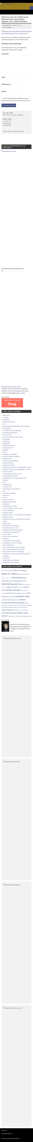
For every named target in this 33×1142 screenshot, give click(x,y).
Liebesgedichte (7, 484)
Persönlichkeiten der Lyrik (10, 506)
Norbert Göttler (17, 605)
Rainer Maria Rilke (6, 607)
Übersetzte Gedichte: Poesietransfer (12, 530)
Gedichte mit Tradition (9, 465)
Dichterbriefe (6, 439)
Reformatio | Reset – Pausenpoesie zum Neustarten (17, 514)
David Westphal (14, 581)
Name (4, 77)
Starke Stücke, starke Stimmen (11, 525)
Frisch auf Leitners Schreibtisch (11, 456)
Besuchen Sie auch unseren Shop (11, 386)
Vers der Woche (7, 534)
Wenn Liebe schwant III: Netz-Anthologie (14, 549)
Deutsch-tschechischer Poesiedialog (13, 437)
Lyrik (4, 491)
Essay (4, 452)
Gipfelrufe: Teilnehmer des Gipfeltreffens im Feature (17, 469)
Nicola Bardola (11, 605)
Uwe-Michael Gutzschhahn (12, 613)
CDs (4, 424)
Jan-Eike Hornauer (12, 590)
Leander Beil (11, 596)
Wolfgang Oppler (27, 616)
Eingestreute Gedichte (9, 445)
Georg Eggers (20, 587)
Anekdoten (6, 417)
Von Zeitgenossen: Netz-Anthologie (12, 543)
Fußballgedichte (7, 458)
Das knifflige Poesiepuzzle (10, 432)
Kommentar (5, 53)
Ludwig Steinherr (6, 600)
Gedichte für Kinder (8, 463)
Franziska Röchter (26, 584)
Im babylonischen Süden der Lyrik (12, 473)
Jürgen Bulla (17, 593)
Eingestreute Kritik (8, 447)
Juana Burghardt (9, 593)
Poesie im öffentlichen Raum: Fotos (12, 508)
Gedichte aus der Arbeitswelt (10, 460)
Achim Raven (4, 570)
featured (5, 584)
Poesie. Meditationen (8, 510)
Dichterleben (6, 441)
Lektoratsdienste (16, 391)
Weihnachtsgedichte (8, 545)
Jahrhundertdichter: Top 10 (10, 476)
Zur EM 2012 (6, 558)
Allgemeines (6, 415)
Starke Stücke (20, 607)
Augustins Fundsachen (9, 422)
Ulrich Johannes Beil (24, 610)
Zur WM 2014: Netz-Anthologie (11, 562)
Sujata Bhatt (25, 607)
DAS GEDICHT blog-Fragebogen (12, 430)
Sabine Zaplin (13, 607)
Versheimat (6, 538)
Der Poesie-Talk (7, 435)
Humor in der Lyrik (8, 471)
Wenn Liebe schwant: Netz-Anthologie (13, 551)
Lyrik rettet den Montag (9, 493)
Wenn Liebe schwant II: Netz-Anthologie (14, 547)
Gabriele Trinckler (11, 587)
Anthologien (6, 419)
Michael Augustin (18, 603)
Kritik (4, 482)
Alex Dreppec (10, 570)
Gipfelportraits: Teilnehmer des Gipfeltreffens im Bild (17, 467)
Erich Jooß (22, 581)
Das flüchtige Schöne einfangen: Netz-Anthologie (16, 426)
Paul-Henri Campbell (26, 605)
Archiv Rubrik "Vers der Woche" (13, 131)
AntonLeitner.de (25, 624)
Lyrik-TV (5, 497)
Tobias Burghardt (7, 610)
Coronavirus (17, 577)
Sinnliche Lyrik (7, 523)
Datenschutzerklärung (7, 1133)
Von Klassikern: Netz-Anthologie (11, 540)
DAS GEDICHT (7, 428)
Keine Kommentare (7, 27)
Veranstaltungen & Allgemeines (11, 532)
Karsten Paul (24, 593)
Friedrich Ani (4, 587)
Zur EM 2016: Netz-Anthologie (11, 560)
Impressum (4, 1130)
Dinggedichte (6, 443)
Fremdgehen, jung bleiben (10, 454)
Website (4, 91)
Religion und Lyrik (8, 517)
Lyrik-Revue (6, 495)
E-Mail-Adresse (6, 84)
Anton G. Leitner (17, 25)
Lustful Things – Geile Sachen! (11, 489)
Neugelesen (6, 504)
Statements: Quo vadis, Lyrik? (11, 527)
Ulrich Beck (16, 610)
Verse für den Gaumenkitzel (10, 536)
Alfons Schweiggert (20, 570)
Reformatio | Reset (8, 512)
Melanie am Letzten (8, 499)
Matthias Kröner (15, 599)
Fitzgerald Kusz (16, 584)
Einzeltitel (5, 450)
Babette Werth (21, 574)
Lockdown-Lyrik (7, 486)
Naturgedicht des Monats (9, 502)
